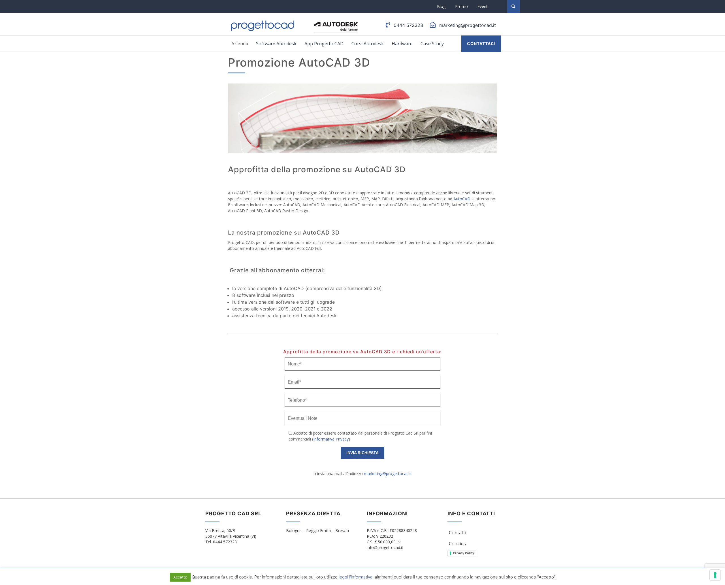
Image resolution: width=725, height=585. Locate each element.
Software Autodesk (276, 44)
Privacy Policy (463, 553)
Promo (461, 6)
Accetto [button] (180, 577)
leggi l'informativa (355, 577)
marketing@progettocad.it (388, 473)
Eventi (483, 6)
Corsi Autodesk (367, 44)
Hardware (402, 44)
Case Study (432, 44)
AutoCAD (461, 198)
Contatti (457, 532)
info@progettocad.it (385, 547)
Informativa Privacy (331, 439)
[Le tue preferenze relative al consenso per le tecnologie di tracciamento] (715, 575)
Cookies (457, 544)
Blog (441, 6)
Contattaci (481, 43)
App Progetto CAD (324, 44)
